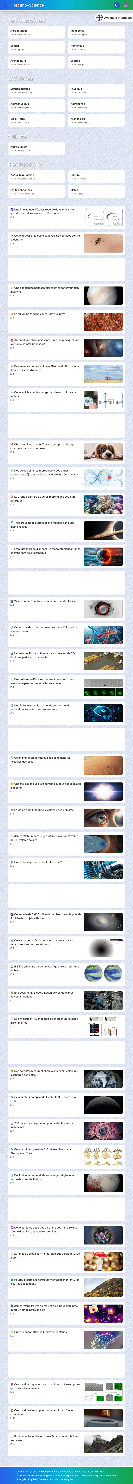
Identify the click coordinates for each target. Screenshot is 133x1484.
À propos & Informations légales (34, 1475)
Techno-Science (28, 5)
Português (67, 1479)
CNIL (62, 1471)
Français (21, 1479)
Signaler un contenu (105, 1475)
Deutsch (43, 1479)
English (32, 1479)
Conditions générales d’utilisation (73, 1475)
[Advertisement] (66, 269)
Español (54, 1479)
